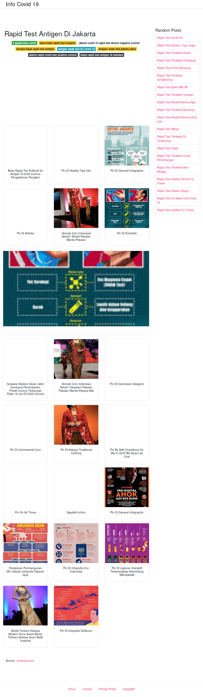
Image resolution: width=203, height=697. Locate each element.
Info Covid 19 (22, 3)
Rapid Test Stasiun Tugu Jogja (176, 45)
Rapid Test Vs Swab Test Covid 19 (176, 200)
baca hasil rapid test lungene (57, 43)
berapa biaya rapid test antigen (35, 49)
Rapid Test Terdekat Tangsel (175, 95)
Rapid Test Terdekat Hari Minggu (172, 169)
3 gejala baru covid (24, 43)
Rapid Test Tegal (167, 148)
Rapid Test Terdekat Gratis (174, 53)
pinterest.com (25, 661)
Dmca (72, 689)
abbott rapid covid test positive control (53, 55)
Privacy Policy (107, 689)
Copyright (129, 689)
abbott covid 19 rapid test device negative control (109, 43)
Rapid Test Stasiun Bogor (173, 191)
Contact (87, 689)
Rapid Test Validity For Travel (175, 210)
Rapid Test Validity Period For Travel (175, 181)
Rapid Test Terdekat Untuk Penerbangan (174, 158)
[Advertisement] (76, 92)
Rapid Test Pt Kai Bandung (174, 68)
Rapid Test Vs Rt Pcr (170, 38)
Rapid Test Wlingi (168, 129)
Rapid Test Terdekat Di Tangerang (171, 138)
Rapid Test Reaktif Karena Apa (176, 102)
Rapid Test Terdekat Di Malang (176, 60)
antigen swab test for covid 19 (76, 49)
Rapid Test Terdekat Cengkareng (169, 77)
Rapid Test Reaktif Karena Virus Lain (177, 119)
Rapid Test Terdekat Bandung (175, 110)
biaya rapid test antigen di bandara (101, 55)
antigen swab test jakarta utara (117, 49)
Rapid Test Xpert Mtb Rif (172, 87)
